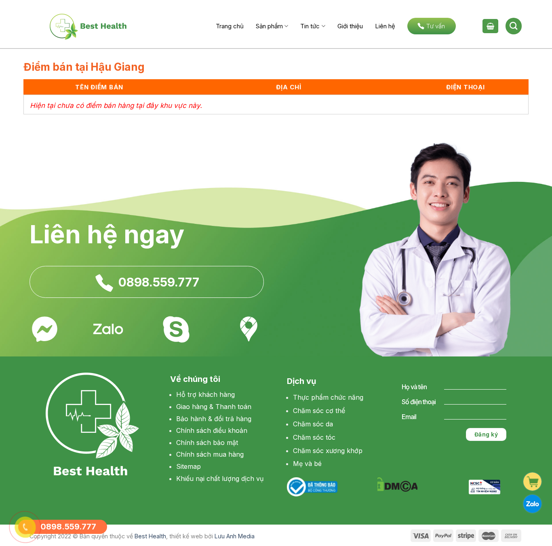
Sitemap (188, 466)
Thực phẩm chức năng (328, 397)
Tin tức (310, 26)
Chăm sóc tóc (314, 437)
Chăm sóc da (313, 424)
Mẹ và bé (307, 464)
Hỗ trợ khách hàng (205, 394)
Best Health (150, 536)
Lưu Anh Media (235, 536)
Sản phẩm (269, 26)
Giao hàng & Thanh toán (213, 407)
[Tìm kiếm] (514, 26)
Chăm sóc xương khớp (327, 451)
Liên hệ (385, 26)
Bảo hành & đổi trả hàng (213, 419)
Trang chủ (230, 26)
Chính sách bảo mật (207, 442)
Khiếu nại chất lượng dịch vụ (219, 478)
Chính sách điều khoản (211, 430)
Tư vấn (435, 26)
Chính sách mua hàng (210, 454)
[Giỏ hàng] (490, 26)
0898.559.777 (158, 282)
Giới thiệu (350, 26)
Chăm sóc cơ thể (319, 411)
